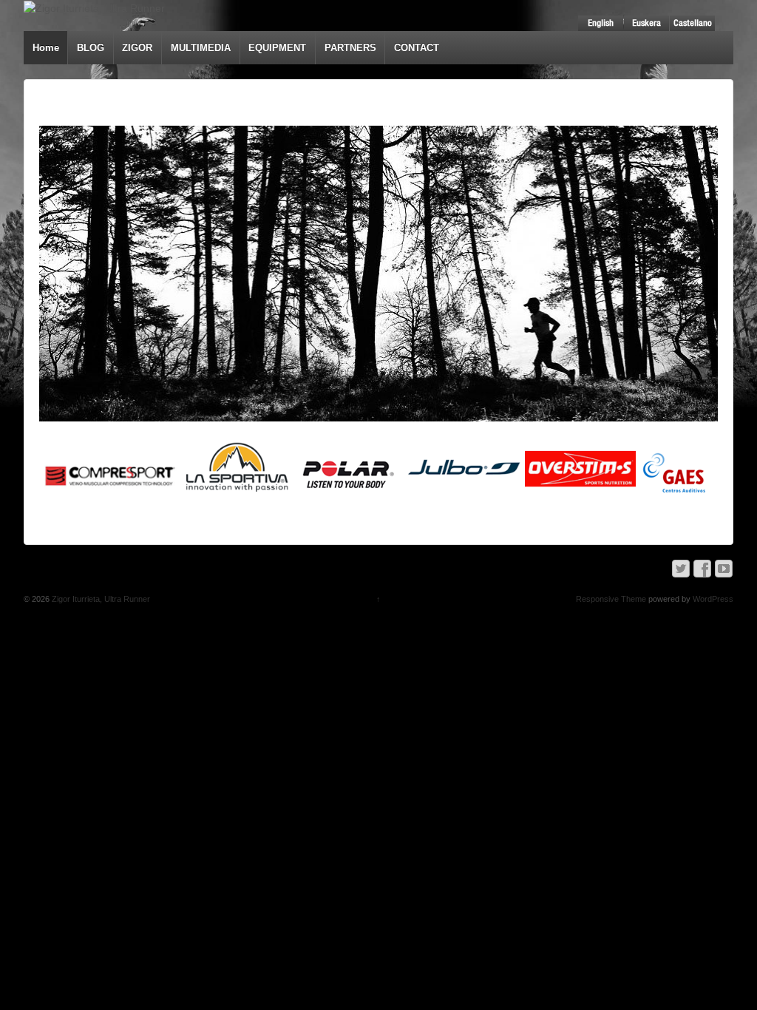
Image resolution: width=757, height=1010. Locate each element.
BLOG (90, 47)
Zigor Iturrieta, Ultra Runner (100, 598)
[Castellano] (693, 23)
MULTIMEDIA (201, 47)
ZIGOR (137, 47)
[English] (601, 23)
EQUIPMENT (277, 47)
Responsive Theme (611, 598)
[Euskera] (647, 23)
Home (46, 47)
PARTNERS (350, 47)
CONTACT (416, 47)
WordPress (713, 598)
